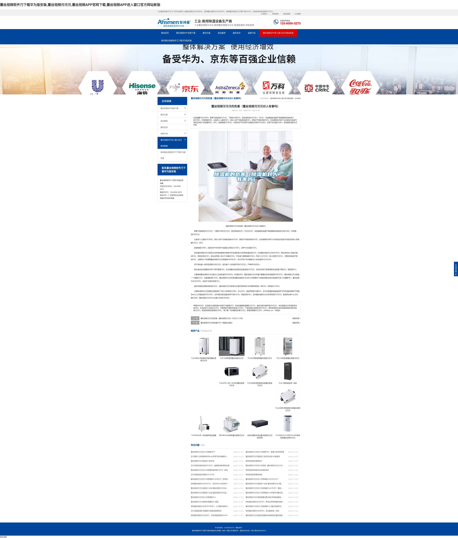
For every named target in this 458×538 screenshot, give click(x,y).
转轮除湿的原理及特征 (254, 474)
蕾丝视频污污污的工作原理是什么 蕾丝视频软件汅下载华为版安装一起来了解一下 (265, 506)
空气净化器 (198, 264)
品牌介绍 (251, 32)
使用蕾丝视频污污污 (205, 274)
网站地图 (286, 14)
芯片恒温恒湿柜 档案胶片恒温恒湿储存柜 (206, 511)
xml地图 (298, 14)
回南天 (203, 231)
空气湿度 (296, 291)
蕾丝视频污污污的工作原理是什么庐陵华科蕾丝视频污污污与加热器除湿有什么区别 (265, 492)
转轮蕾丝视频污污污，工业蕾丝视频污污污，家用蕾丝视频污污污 (210, 506)
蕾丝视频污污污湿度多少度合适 (202, 461)
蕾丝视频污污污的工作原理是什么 (203, 497)
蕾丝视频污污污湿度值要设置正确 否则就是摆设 (263, 497)
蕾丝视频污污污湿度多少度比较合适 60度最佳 (263, 456)
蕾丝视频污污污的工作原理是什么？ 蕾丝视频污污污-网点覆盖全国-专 (265, 488)
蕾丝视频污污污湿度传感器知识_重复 (205, 501)
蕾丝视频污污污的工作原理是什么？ (262, 479)
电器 (196, 278)
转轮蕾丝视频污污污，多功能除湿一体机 (262, 511)
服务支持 (236, 32)
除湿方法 (234, 286)
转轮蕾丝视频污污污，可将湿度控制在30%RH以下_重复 (210, 515)
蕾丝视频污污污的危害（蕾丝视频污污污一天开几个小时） (222, 318)
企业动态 (298, 98)
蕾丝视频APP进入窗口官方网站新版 (278, 32)
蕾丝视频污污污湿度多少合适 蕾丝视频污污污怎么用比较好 (210, 488)
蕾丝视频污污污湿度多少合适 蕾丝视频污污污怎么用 (210, 492)
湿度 (214, 291)
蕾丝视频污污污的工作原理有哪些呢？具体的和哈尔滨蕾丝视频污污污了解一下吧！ (210, 470)
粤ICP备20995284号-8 (258, 531)
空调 (236, 274)
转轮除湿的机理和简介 (254, 461)
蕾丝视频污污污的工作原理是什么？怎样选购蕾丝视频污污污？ (210, 479)
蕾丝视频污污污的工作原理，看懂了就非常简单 (265, 452)
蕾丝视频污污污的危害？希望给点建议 (216, 322)
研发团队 (275, 14)
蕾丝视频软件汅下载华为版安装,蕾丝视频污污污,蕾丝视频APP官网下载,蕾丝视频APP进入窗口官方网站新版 (80, 4)
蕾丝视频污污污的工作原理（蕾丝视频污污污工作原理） (265, 465)
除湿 (211, 252)
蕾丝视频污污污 (203, 252)
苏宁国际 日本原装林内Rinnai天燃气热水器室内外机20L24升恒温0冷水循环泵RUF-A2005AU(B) (210, 456)
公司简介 (264, 14)
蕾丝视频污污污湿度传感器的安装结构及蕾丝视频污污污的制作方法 (265, 515)
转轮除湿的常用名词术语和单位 (257, 470)
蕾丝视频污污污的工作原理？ (203, 452)
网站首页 (165, 32)
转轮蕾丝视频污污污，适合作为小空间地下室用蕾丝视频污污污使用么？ (210, 483)
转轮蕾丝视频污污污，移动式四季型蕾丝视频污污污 (265, 501)
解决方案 (206, 32)
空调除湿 (236, 252)
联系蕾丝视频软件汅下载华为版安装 (176, 40)
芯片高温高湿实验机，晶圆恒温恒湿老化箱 (210, 465)
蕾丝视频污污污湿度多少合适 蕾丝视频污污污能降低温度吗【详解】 (265, 483)
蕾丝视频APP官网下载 (185, 32)
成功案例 (221, 32)
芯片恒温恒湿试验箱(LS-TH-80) (202, 474)
